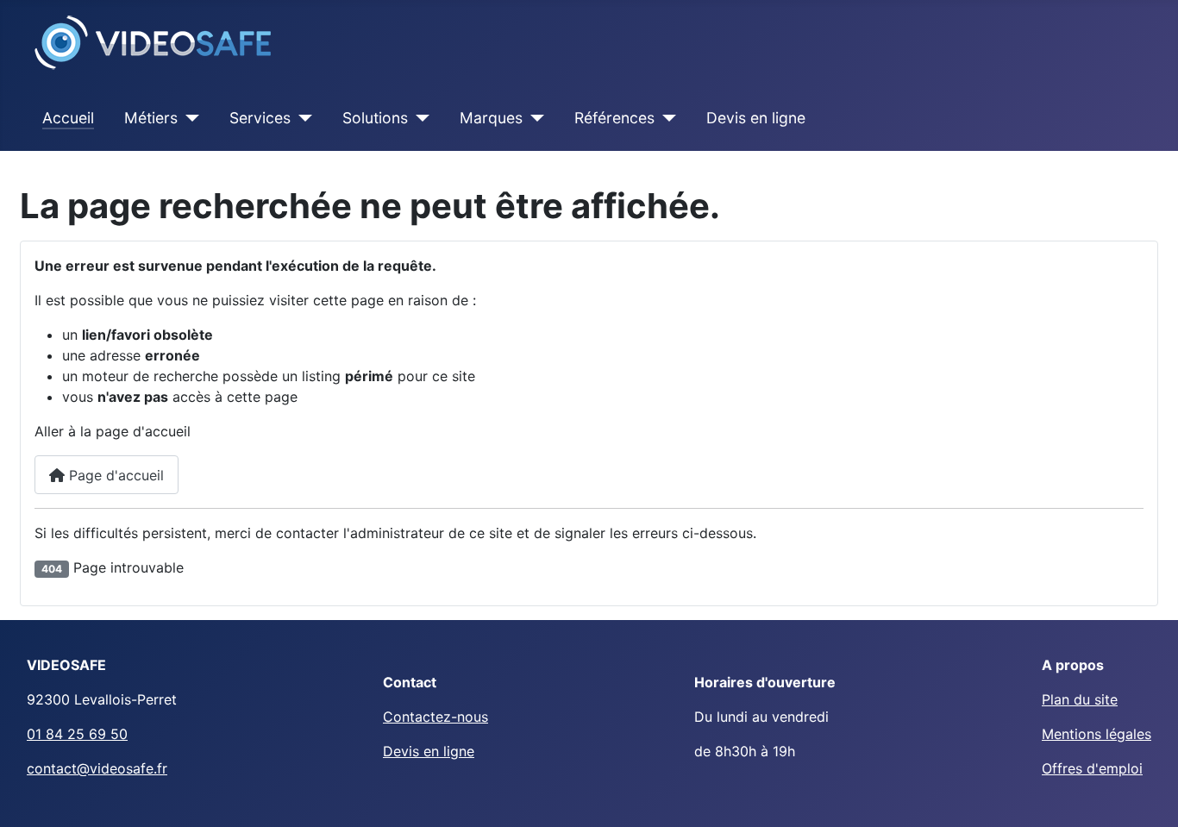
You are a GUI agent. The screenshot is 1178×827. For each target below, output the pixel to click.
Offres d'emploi (1092, 768)
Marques (491, 118)
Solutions (375, 118)
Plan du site (1080, 699)
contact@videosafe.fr (97, 768)
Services (260, 118)
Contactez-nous (435, 716)
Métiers (151, 118)
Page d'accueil (114, 475)
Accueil (68, 118)
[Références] (665, 118)
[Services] (301, 118)
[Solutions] (418, 118)
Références (614, 118)
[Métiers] (188, 118)
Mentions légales (1096, 733)
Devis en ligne (755, 118)
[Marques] (533, 118)
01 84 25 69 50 (77, 733)
